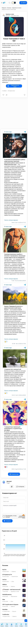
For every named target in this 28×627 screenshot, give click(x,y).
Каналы (9, 7)
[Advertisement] (14, 113)
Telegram (4, 7)
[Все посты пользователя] (11, 486)
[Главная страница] (4, 3)
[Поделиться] (6, 94)
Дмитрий (9, 481)
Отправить (8, 520)
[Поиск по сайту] (9, 3)
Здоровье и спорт (16, 7)
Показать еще (15, 474)
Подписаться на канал (15, 86)
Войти (24, 2)
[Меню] (2, 2)
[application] (14, 546)
